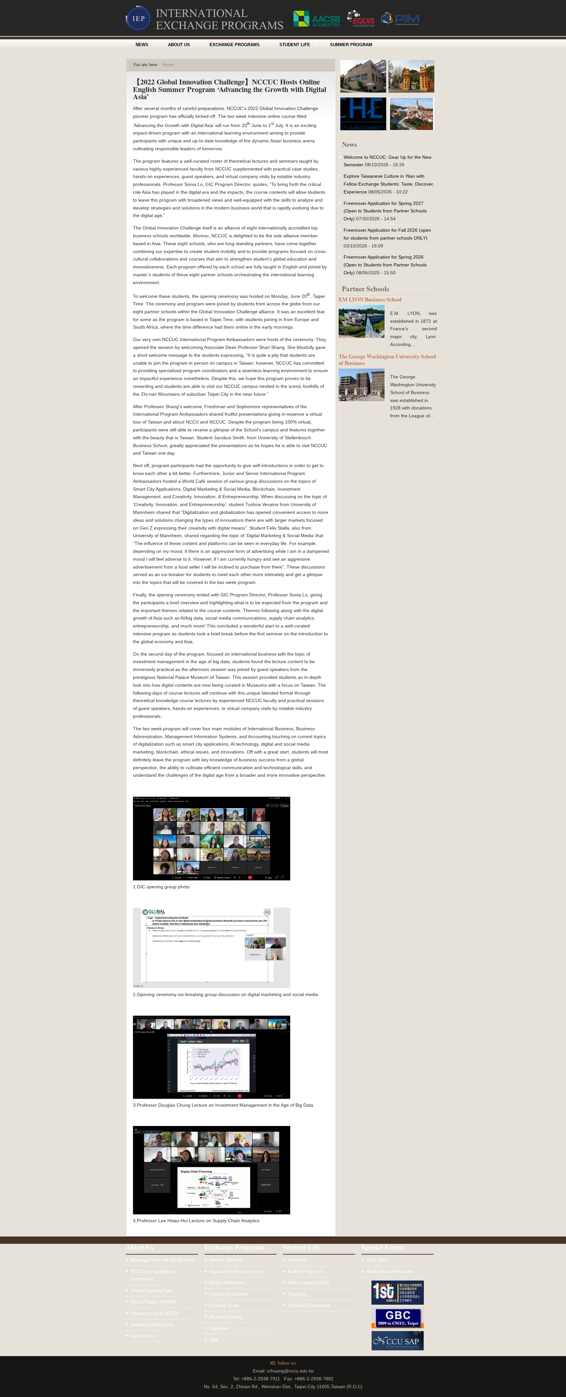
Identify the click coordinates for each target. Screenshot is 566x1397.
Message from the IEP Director (163, 1259)
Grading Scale (224, 1305)
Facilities (297, 1259)
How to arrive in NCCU (154, 1313)
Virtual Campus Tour (152, 1290)
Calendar (218, 1328)
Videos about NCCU (309, 1282)
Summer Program (351, 45)
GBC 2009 (377, 1259)
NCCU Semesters (227, 1282)
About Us (179, 45)
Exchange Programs (235, 45)
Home (168, 65)
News (142, 45)
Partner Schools (225, 1259)
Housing (296, 1294)
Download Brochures (152, 1324)
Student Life (294, 45)
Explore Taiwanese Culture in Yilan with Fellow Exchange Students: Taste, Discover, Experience (389, 183)
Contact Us (142, 1335)
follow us (287, 1363)
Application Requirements (235, 1271)
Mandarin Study (225, 1316)
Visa (213, 1339)
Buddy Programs (305, 1271)
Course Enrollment (228, 1294)
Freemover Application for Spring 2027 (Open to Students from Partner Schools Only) (385, 211)
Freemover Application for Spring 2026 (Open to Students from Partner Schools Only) (385, 264)
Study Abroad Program (390, 1271)
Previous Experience (309, 1305)
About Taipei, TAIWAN (153, 1301)
